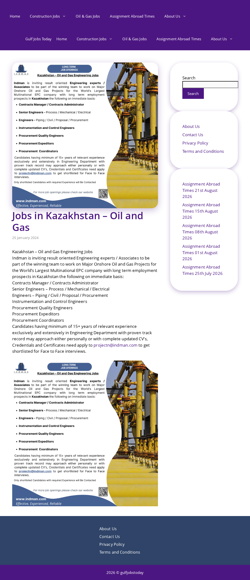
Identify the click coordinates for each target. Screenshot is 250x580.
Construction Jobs (45, 16)
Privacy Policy (195, 143)
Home (15, 16)
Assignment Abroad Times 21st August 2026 (201, 190)
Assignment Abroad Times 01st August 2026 (201, 252)
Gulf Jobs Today (38, 38)
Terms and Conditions (203, 151)
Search (189, 78)
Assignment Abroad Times (132, 16)
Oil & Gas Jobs (88, 16)
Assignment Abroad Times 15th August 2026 (201, 211)
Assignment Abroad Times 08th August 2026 (201, 232)
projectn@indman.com (115, 345)
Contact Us (192, 134)
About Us (172, 16)
